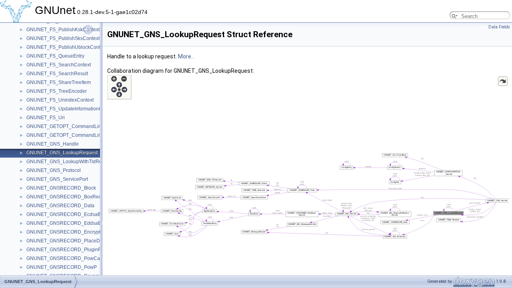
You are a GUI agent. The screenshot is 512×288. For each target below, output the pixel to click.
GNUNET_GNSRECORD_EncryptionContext (75, 232)
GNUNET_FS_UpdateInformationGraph (69, 109)
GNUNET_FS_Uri (45, 117)
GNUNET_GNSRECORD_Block (61, 188)
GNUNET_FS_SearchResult (57, 73)
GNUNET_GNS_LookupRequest (62, 153)
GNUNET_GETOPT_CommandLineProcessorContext (84, 135)
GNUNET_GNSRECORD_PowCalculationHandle (80, 258)
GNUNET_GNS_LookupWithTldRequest (70, 161)
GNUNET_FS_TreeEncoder (56, 91)
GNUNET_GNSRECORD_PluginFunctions (72, 249)
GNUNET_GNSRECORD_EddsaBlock (68, 223)
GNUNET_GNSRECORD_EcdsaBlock (68, 214)
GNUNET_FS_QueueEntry (55, 56)
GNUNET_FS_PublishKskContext (63, 29)
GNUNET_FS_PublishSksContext (63, 38)
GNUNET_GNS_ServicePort (57, 179)
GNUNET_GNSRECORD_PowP (61, 267)
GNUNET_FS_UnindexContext (60, 100)
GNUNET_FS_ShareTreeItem (58, 82)
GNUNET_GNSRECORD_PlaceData (66, 241)
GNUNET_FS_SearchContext (58, 65)
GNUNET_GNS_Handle (52, 144)
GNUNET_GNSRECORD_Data (60, 205)
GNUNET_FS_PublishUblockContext (66, 47)
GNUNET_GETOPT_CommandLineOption (72, 126)
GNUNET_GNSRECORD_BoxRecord (67, 197)
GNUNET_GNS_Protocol (53, 170)
